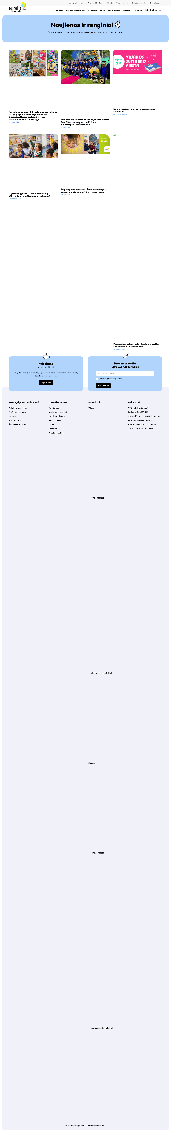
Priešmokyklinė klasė (17, 412)
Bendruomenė (55, 420)
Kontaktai (53, 428)
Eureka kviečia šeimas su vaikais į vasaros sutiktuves (134, 110)
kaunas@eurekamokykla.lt (102, 1028)
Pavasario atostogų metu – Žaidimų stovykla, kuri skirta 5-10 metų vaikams (136, 345)
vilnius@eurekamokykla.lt (101, 673)
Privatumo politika (57, 433)
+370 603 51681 (97, 498)
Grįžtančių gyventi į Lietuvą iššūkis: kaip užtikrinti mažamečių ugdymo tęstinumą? (29, 194)
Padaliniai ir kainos (57, 416)
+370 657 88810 (97, 853)
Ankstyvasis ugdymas (18, 408)
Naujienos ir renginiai (58, 412)
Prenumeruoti (103, 386)
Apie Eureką (54, 408)
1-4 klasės (13, 416)
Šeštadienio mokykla (18, 424)
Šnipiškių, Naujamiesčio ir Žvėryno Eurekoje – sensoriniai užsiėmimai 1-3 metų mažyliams (83, 190)
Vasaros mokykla (16, 420)
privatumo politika (114, 379)
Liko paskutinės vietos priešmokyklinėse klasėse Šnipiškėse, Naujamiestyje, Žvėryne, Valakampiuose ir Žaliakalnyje (85, 122)
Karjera (52, 424)
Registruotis (46, 382)
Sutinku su (110, 379)
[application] (85, 3)
